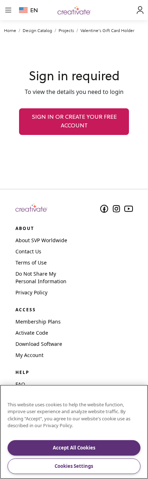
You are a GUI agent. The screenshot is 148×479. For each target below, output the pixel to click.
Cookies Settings (74, 466)
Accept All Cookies (74, 447)
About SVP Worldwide (41, 240)
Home (10, 30)
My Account (29, 355)
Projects (66, 30)
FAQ (20, 384)
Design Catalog (37, 30)
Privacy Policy (31, 292)
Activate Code (31, 332)
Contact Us (28, 251)
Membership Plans (38, 321)
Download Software (38, 343)
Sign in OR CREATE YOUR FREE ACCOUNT (74, 121)
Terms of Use (31, 262)
